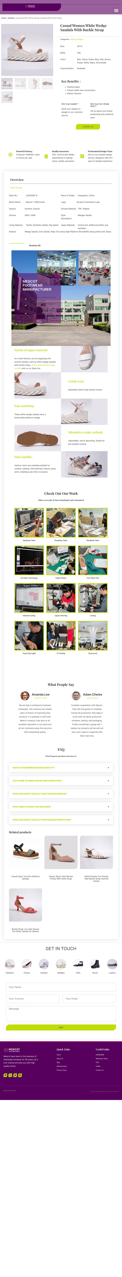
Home (3, 18)
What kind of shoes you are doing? (32, 807)
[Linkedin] (5, 1075)
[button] (116, 10)
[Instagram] (10, 1075)
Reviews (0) (35, 245)
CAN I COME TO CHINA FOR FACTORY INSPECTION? (37, 781)
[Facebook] (20, 1075)
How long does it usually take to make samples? (40, 794)
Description (16, 245)
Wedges (80, 39)
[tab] (16, 245)
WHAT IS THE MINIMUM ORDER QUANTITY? (34, 767)
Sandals (11, 18)
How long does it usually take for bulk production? (42, 820)
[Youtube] (15, 1075)
